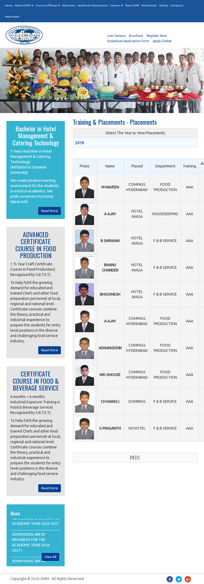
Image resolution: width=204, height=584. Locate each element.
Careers (115, 5)
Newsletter (12, 16)
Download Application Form (128, 41)
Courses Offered (46, 5)
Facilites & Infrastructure (93, 5)
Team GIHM (132, 5)
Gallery (163, 5)
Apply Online (162, 41)
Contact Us (177, 5)
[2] (137, 457)
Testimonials (149, 5)
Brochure (136, 35)
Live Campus (116, 35)
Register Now (157, 35)
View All (50, 557)
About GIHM (23, 5)
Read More (49, 211)
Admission (68, 5)
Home (8, 5)
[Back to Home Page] (53, 35)
